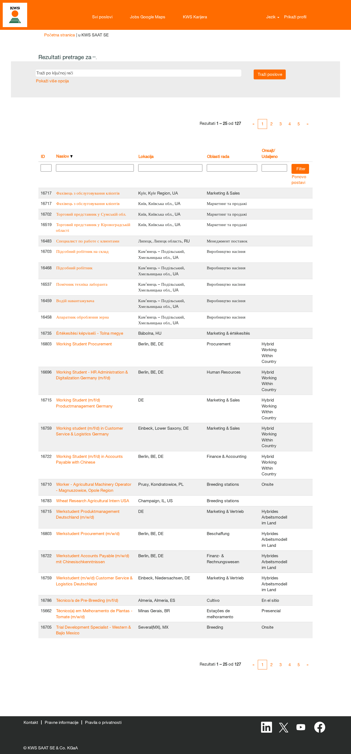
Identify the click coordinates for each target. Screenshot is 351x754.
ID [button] (43, 156)
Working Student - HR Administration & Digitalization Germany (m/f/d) (92, 374)
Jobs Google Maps (147, 16)
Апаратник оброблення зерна (82, 316)
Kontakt (31, 722)
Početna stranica (59, 34)
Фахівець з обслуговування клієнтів (88, 192)
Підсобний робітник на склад (82, 251)
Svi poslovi (102, 16)
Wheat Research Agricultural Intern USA (92, 500)
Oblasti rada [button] (218, 156)
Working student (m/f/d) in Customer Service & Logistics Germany (89, 431)
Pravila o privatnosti (103, 722)
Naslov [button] (63, 156)
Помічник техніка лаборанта (81, 284)
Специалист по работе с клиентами (87, 240)
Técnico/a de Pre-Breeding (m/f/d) (87, 600)
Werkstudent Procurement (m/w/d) (88, 533)
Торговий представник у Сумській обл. (91, 214)
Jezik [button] (271, 16)
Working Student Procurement (84, 343)
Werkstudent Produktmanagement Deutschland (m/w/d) (88, 514)
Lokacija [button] (146, 156)
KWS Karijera (195, 16)
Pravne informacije (61, 722)
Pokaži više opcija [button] (52, 80)
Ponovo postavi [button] (298, 179)
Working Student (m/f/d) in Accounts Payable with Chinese (89, 459)
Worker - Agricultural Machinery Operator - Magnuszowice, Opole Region (93, 487)
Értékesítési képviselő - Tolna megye (89, 333)
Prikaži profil (295, 16)
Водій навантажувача (75, 300)
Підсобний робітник (74, 267)
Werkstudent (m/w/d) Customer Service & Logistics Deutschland (94, 580)
